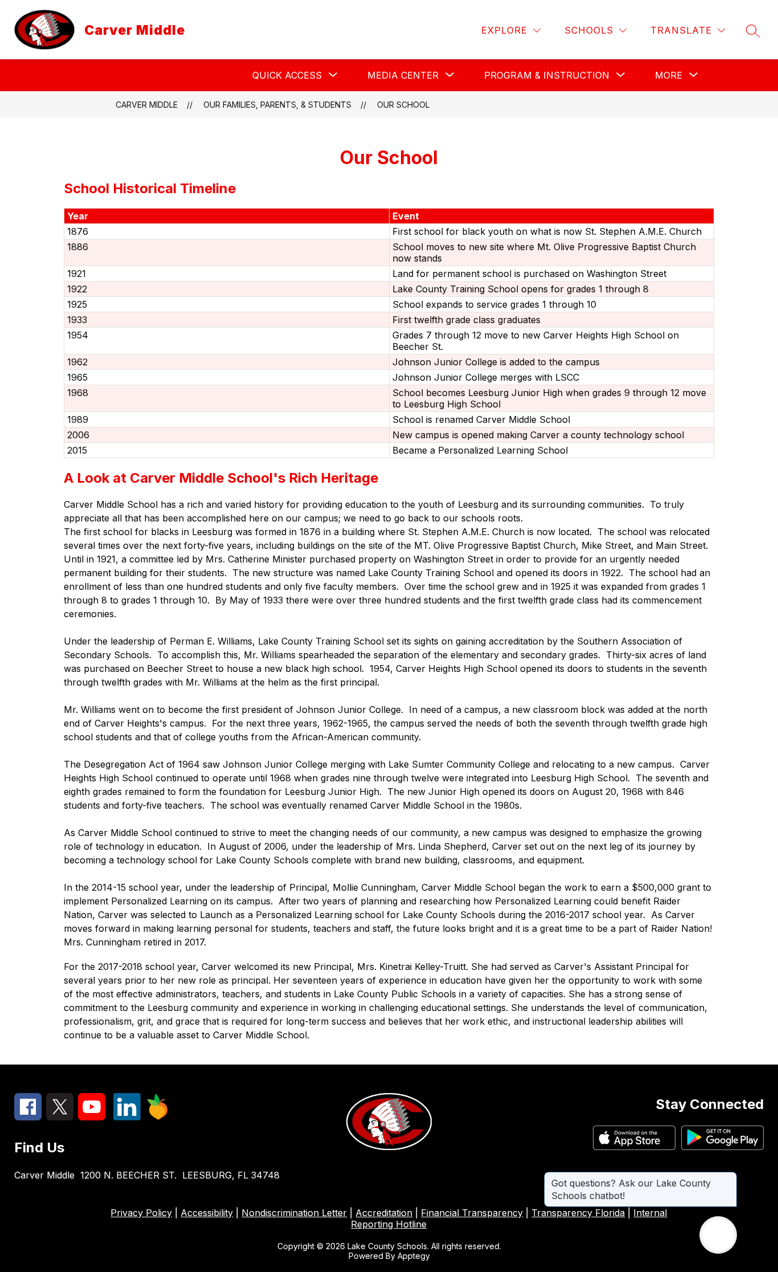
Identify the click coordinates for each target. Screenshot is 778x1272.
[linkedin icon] (127, 1117)
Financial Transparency (472, 1212)
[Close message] (727, 1177)
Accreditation (383, 1212)
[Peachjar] (157, 1117)
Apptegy (414, 1256)
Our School (403, 104)
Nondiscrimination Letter (294, 1212)
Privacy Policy (141, 1212)
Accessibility (207, 1212)
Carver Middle (147, 104)
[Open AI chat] (718, 1235)
